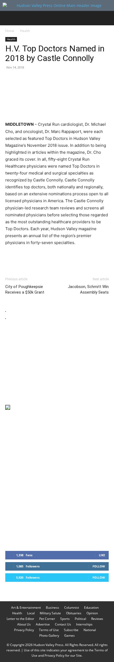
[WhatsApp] (47, 79)
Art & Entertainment (26, 607)
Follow (99, 566)
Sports (65, 618)
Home (9, 31)
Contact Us (63, 624)
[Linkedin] (59, 79)
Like (102, 555)
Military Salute (50, 613)
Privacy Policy (24, 630)
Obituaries (73, 613)
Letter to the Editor (20, 618)
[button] (9, 18)
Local (31, 613)
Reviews (97, 618)
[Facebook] (10, 79)
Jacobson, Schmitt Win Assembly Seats (88, 289)
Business (52, 607)
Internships (84, 624)
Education (91, 607)
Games (69, 635)
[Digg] (96, 79)
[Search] (106, 18)
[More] (108, 79)
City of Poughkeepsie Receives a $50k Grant (24, 289)
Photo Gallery (49, 635)
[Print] (71, 79)
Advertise (43, 624)
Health (25, 31)
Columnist (71, 607)
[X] (22, 79)
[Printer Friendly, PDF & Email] (83, 257)
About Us (24, 624)
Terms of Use (49, 630)
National (90, 630)
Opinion (92, 613)
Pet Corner (47, 618)
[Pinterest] (35, 79)
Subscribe (71, 630)
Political (80, 618)
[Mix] (83, 79)
